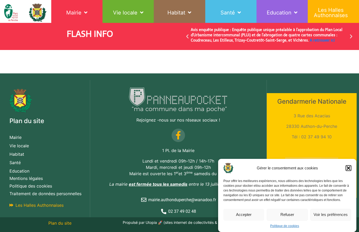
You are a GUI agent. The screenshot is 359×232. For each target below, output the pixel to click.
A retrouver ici (322, 40)
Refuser (287, 214)
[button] (348, 168)
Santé (227, 12)
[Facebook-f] (178, 135)
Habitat (176, 12)
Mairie (73, 12)
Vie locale (125, 12)
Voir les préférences (331, 214)
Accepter (244, 214)
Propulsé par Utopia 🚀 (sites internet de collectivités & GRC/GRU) (179, 222)
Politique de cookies (284, 226)
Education (279, 12)
